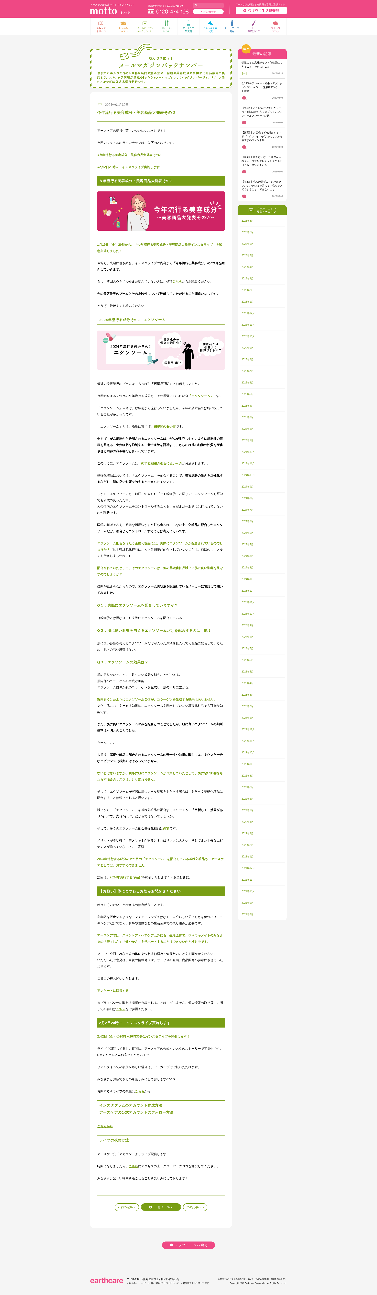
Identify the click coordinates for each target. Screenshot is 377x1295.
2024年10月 (248, 475)
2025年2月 (247, 428)
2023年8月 (247, 636)
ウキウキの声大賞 (210, 30)
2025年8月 (247, 359)
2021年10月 (248, 891)
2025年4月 (247, 405)
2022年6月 (247, 798)
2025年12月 (248, 313)
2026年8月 (247, 220)
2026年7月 (247, 232)
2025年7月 (247, 371)
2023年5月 (247, 671)
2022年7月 (247, 787)
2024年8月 (247, 498)
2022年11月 (248, 740)
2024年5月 (247, 532)
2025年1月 (247, 440)
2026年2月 (247, 290)
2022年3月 (247, 833)
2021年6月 (247, 914)
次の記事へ (193, 1207)
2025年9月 (247, 347)
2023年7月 (247, 648)
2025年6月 (247, 382)
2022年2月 (247, 845)
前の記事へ (128, 1207)
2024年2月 (247, 567)
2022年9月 (247, 764)
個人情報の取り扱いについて (165, 1283)
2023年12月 (248, 590)
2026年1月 (247, 301)
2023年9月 (247, 625)
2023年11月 (248, 602)
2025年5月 (247, 394)
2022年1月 (247, 856)
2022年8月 (247, 775)
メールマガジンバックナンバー (145, 30)
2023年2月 (247, 706)
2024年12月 (248, 451)
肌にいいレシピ (166, 30)
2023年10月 (248, 613)
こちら (177, 281)
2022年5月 (247, 810)
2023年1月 (247, 717)
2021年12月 (248, 868)
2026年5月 (247, 255)
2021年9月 (247, 902)
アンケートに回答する (113, 990)
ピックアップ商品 (232, 30)
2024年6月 (247, 521)
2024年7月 (247, 509)
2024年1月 (247, 579)
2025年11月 (248, 324)
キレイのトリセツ (101, 30)
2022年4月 (247, 821)
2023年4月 (247, 683)
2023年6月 (247, 660)
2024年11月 (248, 463)
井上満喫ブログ (254, 30)
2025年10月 (248, 336)
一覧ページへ (163, 1207)
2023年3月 (247, 694)
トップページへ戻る (192, 1245)
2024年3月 (247, 556)
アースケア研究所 (188, 30)
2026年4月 (247, 267)
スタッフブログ (275, 30)
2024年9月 (247, 486)
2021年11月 (248, 879)
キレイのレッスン (123, 30)
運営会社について (137, 1283)
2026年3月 (247, 278)
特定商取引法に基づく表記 (196, 1283)
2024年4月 (247, 544)
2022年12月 (248, 729)
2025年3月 (247, 417)
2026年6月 (247, 243)
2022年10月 (248, 752)
